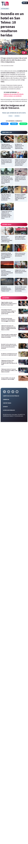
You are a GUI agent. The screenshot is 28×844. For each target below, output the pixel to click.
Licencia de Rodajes (9, 410)
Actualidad (5, 8)
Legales (5, 406)
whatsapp (23, 123)
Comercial (6, 399)
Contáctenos (7, 403)
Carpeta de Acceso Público (11, 396)
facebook (4, 123)
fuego (10, 116)
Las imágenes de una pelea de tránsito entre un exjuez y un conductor (13, 94)
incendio (17, 116)
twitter (14, 123)
